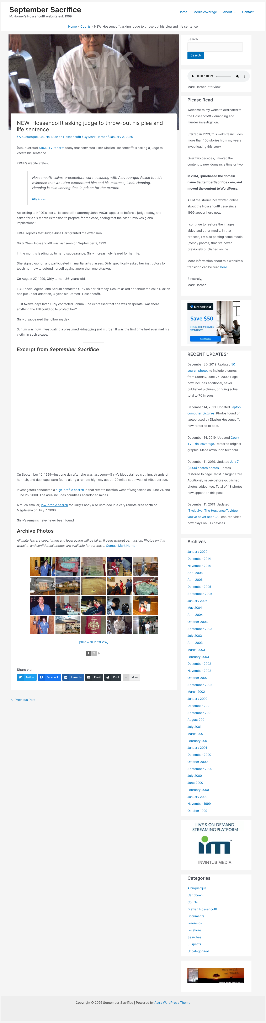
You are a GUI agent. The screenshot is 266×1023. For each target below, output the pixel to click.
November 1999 (199, 804)
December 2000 (199, 755)
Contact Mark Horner (121, 546)
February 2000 (198, 790)
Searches (194, 937)
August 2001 (196, 720)
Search (192, 39)
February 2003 (198, 657)
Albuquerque (28, 137)
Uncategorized (198, 951)
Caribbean (195, 895)
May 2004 (194, 608)
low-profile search (54, 505)
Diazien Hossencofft (66, 137)
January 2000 (197, 797)
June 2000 (195, 783)
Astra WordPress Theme (172, 1003)
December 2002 (199, 664)
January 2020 (197, 552)
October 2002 (197, 678)
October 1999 (197, 811)
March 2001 (195, 734)
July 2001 (194, 727)
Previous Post (23, 700)
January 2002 (197, 699)
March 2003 (196, 650)
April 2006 (195, 580)
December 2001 (199, 706)
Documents (195, 916)
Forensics (194, 923)
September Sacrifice (45, 9)
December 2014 (199, 559)
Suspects (194, 944)
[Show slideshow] (93, 642)
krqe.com (39, 198)
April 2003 (195, 643)
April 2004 (195, 615)
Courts (44, 137)
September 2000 (199, 769)
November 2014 (199, 566)
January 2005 (197, 601)
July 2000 (194, 776)
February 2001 (197, 741)
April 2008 (195, 573)
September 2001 (199, 713)
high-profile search (70, 490)
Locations (194, 930)
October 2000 (197, 762)
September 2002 (199, 685)
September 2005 (199, 594)
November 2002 (199, 671)
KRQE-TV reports (51, 148)
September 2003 (199, 629)
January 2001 (197, 748)
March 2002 (196, 692)
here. (224, 267)
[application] (234, 12)
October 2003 (197, 622)
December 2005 (199, 587)
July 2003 (194, 636)
